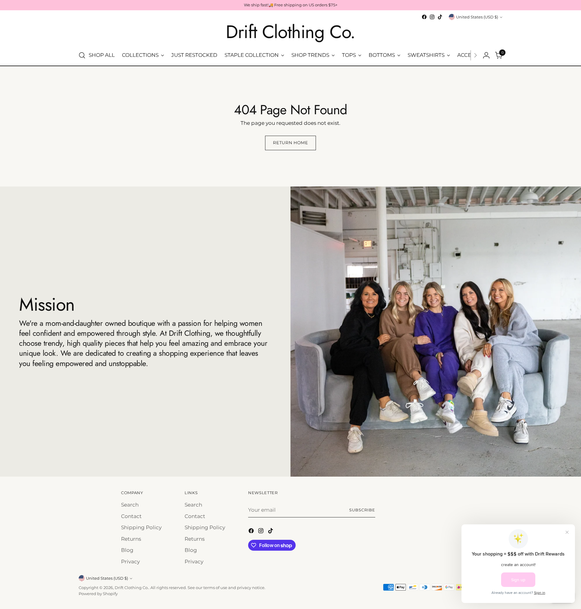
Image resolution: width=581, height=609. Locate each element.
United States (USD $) (477, 17)
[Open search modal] (82, 55)
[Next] (475, 55)
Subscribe (362, 509)
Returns (131, 539)
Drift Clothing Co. (132, 587)
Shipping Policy (141, 527)
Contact (131, 516)
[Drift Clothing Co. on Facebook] (424, 17)
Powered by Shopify (98, 593)
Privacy (130, 562)
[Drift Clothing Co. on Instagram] (432, 17)
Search (130, 505)
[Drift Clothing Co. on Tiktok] (440, 17)
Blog (127, 550)
